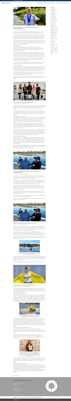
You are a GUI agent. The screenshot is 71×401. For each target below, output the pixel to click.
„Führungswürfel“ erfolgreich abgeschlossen (23, 102)
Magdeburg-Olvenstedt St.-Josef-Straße (54, 33)
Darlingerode (54, 16)
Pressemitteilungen (53, 41)
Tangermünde (52, 50)
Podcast (52, 39)
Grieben (56, 19)
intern (51, 22)
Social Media (55, 47)
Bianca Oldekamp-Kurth (19, 286)
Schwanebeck (52, 44)
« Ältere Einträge (15, 375)
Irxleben (54, 22)
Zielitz (51, 53)
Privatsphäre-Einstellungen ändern (37, 397)
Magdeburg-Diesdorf (53, 25)
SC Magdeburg (52, 45)
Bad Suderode (52, 13)
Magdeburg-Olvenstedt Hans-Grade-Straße (54, 30)
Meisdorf (52, 36)
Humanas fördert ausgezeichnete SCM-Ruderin (24, 285)
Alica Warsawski (17, 30)
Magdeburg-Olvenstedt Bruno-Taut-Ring (54, 28)
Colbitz (51, 16)
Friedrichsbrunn (52, 19)
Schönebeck (56, 44)
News (54, 36)
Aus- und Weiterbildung (53, 10)
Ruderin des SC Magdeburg (23, 289)
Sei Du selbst (52, 47)
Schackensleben (52, 42)
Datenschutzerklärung (24, 397)
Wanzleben (56, 50)
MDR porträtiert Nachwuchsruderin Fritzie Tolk (24, 223)
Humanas (21, 180)
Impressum (15, 397)
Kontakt (19, 397)
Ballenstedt (56, 13)
